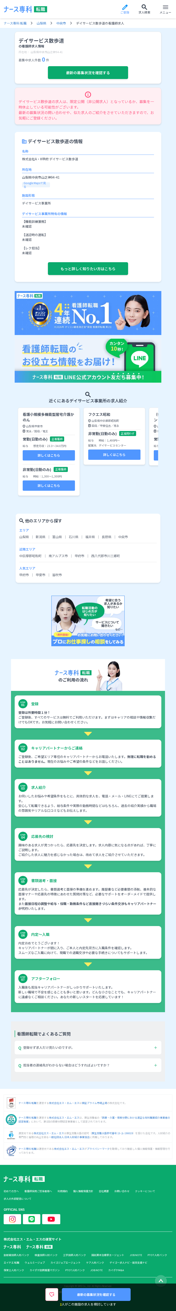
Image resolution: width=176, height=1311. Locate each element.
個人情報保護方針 (83, 1191)
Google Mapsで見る (35, 184)
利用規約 (63, 1191)
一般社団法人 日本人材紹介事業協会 (69, 1137)
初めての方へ (11, 1191)
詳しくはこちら (49, 455)
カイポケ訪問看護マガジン (45, 1270)
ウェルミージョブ (35, 1262)
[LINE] (31, 1219)
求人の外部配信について (17, 1198)
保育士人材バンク (14, 1270)
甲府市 (79, 555)
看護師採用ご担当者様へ (38, 1191)
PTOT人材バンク (157, 1255)
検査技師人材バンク (46, 1255)
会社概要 (104, 1191)
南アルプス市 (58, 555)
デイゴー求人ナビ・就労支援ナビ (128, 1262)
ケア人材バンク (95, 1262)
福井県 (90, 536)
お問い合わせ (121, 1191)
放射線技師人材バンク (16, 1255)
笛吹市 (57, 574)
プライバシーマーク (98, 1148)
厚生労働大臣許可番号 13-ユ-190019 (112, 1133)
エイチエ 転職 (11, 1262)
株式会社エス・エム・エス (64, 1103)
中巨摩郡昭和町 (30, 555)
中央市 (61, 23)
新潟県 (40, 536)
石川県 (73, 536)
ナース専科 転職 (15, 23)
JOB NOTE (136, 1255)
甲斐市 (40, 574)
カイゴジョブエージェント (65, 1262)
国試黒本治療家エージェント (107, 1255)
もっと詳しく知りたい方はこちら (88, 268)
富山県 (57, 536)
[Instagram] (12, 1219)
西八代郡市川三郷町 (105, 555)
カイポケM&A (116, 1270)
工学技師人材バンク (74, 1255)
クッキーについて (145, 1191)
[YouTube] (51, 1219)
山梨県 (41, 23)
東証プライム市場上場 (94, 1103)
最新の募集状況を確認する (88, 72)
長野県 (106, 536)
